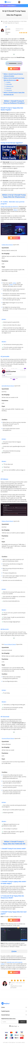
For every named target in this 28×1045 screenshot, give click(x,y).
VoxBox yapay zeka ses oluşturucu (9, 206)
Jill (6, 27)
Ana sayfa (5, 21)
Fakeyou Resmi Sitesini (7, 521)
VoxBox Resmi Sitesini (7, 244)
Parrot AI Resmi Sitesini (10, 644)
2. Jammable (8, 84)
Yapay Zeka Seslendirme (14, 21)
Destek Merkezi (5, 1015)
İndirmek (15, 68)
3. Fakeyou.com (9, 86)
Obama (15, 210)
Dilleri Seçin (14, 1026)
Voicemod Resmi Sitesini (8, 738)
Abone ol (23, 1021)
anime (14, 283)
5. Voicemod (8, 90)
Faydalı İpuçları (5, 1011)
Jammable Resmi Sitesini (8, 386)
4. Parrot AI (8, 88)
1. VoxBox (7, 82)
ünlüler (11, 284)
